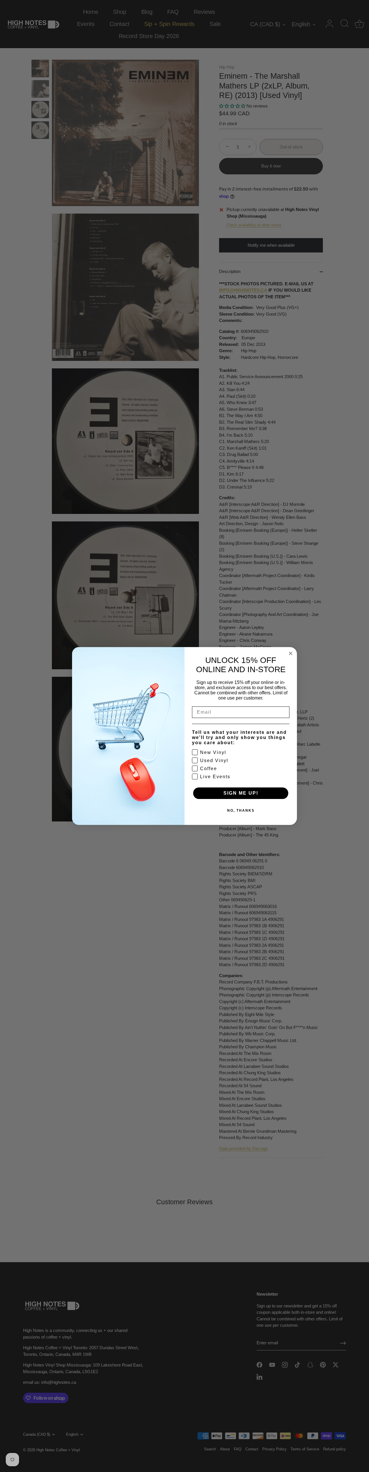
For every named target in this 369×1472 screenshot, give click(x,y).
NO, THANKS (241, 810)
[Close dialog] (290, 653)
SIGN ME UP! (240, 793)
